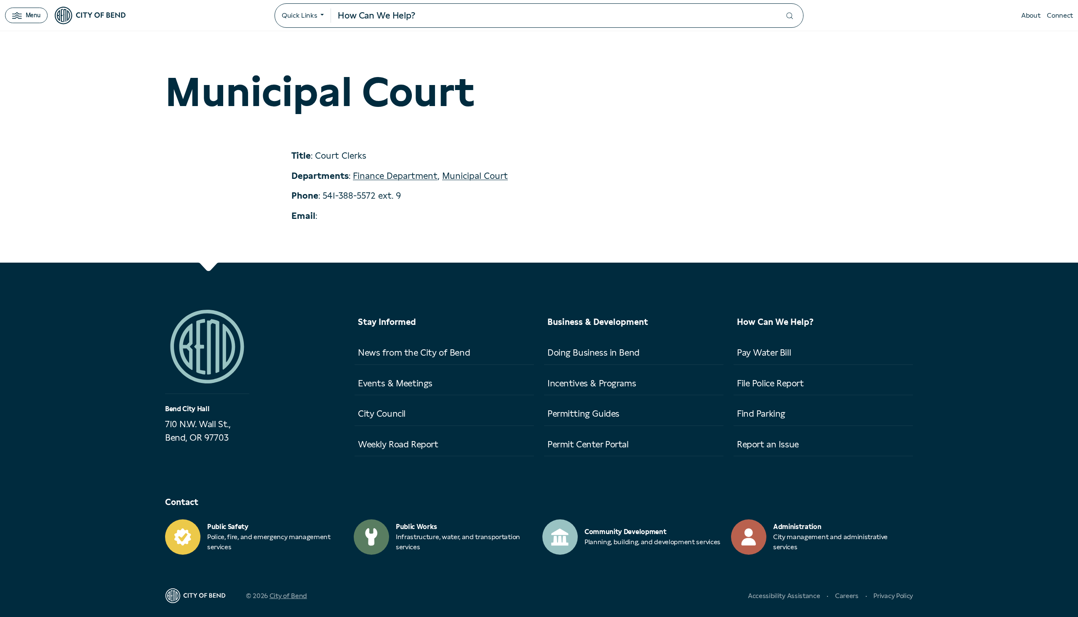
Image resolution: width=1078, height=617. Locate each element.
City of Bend (288, 596)
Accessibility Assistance (784, 596)
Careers (847, 596)
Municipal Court (475, 175)
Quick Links (299, 15)
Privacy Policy (893, 596)
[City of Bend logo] (90, 15)
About (1030, 15)
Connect (1060, 15)
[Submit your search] (789, 15)
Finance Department (395, 175)
